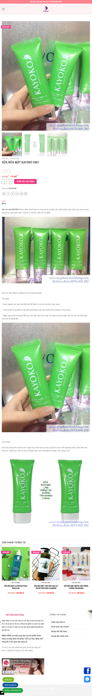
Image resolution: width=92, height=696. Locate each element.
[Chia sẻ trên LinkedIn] (26, 194)
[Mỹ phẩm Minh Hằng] (46, 9)
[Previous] (6, 76)
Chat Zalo (8, 679)
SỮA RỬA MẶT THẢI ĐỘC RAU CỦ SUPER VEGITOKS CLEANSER (46, 587)
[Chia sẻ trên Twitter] (13, 194)
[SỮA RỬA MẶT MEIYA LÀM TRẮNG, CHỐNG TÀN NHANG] (76, 563)
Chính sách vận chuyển (60, 627)
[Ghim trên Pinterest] (21, 194)
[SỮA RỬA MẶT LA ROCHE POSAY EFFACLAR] (16, 563)
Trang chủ (5, 158)
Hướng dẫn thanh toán (59, 636)
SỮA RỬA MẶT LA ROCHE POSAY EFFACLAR (15, 587)
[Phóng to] (5, 127)
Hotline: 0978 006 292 (13, 690)
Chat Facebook (10, 685)
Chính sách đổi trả (58, 622)
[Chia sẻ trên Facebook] (8, 194)
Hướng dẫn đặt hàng (59, 631)
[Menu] (3, 9)
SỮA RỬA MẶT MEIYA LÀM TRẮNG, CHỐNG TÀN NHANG (76, 587)
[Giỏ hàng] (2, 693)
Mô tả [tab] (4, 204)
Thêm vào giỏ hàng (25, 181)
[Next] (85, 76)
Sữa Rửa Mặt (15, 158)
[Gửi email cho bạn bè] (17, 194)
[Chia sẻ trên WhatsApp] (4, 194)
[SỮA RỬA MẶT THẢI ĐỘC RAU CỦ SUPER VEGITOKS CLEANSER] (46, 563)
